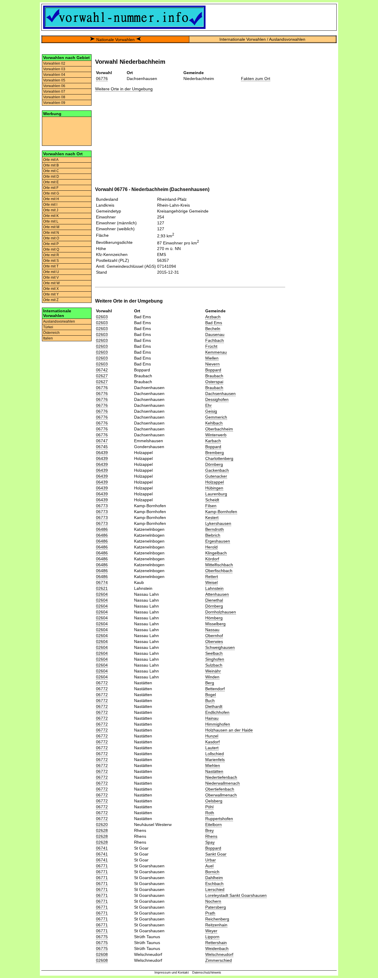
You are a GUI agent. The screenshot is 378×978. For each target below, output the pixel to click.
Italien (48, 338)
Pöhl (209, 806)
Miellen (212, 358)
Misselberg (215, 623)
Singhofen (214, 659)
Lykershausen (218, 523)
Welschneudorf (219, 954)
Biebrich (212, 535)
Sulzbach (213, 665)
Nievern (212, 364)
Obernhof (214, 635)
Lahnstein (214, 588)
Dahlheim (214, 877)
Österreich (51, 333)
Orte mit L (50, 221)
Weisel (211, 582)
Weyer (211, 930)
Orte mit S (51, 261)
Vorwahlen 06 (54, 86)
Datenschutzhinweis (206, 972)
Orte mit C (51, 171)
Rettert (211, 576)
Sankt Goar (216, 854)
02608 (102, 954)
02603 (102, 316)
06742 (102, 370)
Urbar (210, 860)
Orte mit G (51, 193)
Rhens (211, 836)
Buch (210, 700)
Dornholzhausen (220, 612)
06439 (102, 452)
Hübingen (214, 488)
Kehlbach (214, 423)
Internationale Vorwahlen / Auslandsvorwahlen (262, 39)
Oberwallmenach (221, 795)
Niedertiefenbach (221, 777)
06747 (102, 440)
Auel (209, 865)
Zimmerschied (218, 960)
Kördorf (212, 558)
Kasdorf (212, 741)
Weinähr (213, 671)
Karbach (213, 440)
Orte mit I (50, 205)
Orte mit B (51, 165)
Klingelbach (216, 553)
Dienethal (214, 600)
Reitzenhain (216, 925)
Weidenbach (217, 948)
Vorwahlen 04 (54, 75)
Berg (209, 682)
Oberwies (214, 641)
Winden (212, 677)
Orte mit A (50, 160)
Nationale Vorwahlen (115, 39)
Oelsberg (213, 801)
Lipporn (212, 936)
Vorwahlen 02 (54, 63)
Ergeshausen (217, 541)
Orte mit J (50, 210)
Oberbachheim (219, 429)
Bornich (212, 871)
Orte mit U (51, 272)
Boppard (213, 370)
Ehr (208, 405)
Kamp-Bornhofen (221, 511)
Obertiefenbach (219, 789)
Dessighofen (217, 399)
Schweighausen (220, 647)
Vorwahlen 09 (54, 103)
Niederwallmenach (222, 783)
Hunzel (211, 736)
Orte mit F (50, 188)
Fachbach (214, 340)
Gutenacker (216, 476)
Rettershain (216, 942)
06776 (102, 78)
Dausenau (214, 334)
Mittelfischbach (219, 564)
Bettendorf (215, 688)
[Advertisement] (66, 130)
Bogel (210, 694)
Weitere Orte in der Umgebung (124, 88)
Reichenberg (217, 919)
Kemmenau (216, 352)
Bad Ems (213, 322)
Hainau (212, 718)
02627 (102, 375)
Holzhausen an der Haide (229, 730)
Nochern (213, 901)
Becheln (212, 328)
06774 (102, 582)
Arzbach (213, 316)
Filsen (210, 505)
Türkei (48, 327)
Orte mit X (51, 289)
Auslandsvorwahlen (59, 321)
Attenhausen (217, 594)
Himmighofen (217, 724)
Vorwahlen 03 (54, 69)
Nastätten (214, 771)
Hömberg (214, 617)
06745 (102, 446)
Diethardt (213, 706)
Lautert (212, 747)
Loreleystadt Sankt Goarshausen (236, 895)
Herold (211, 547)
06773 (102, 505)
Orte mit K (51, 216)
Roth (209, 812)
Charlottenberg (219, 458)
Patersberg (215, 907)
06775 (102, 936)
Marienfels (215, 759)
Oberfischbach (218, 570)
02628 (102, 830)
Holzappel (214, 482)
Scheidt (212, 499)
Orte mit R (51, 255)
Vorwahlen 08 (54, 97)
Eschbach (214, 883)
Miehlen (212, 765)
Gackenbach (217, 470)
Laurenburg (216, 494)
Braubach (214, 375)
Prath (210, 913)
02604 (102, 594)
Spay (210, 842)
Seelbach (214, 653)
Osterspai (214, 381)
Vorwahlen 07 (54, 91)
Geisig (211, 411)
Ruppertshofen (219, 818)
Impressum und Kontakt (171, 972)
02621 (102, 588)
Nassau (212, 629)
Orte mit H (51, 199)
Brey (209, 830)
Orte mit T (50, 266)
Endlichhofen (217, 712)
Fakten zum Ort (255, 78)
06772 (102, 682)
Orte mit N (51, 233)
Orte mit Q (51, 249)
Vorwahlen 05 (54, 80)
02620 (102, 824)
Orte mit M (51, 227)
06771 (102, 865)
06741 (102, 848)
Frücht (211, 346)
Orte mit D (51, 176)
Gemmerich (216, 417)
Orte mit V (51, 277)
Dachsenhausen (220, 393)
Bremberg (214, 452)
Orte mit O (51, 238)
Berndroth (214, 529)
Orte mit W (51, 283)
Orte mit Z (50, 300)
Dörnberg (214, 464)
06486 (102, 529)
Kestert (212, 517)
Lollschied (214, 753)
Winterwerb (216, 434)
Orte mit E (51, 182)
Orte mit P (51, 244)
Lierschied (214, 889)
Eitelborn (213, 824)
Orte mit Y (51, 294)
